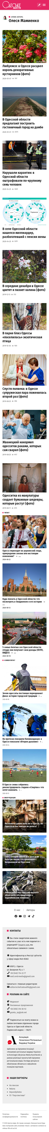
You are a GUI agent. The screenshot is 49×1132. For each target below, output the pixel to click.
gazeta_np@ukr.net (18, 1012)
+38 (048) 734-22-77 (18, 973)
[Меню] (44, 5)
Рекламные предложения (21, 1005)
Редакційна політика (24, 1115)
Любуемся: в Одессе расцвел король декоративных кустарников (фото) (22, 70)
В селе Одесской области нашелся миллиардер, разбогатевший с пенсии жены (24, 233)
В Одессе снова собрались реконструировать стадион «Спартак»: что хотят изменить (23, 787)
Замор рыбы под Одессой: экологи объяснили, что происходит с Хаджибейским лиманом (22, 895)
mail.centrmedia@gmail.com (22, 976)
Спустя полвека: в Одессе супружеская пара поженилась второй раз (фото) (24, 393)
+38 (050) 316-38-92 (18, 1009)
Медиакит (14, 1001)
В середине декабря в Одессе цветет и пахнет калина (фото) (23, 288)
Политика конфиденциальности (10, 1115)
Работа (12, 1089)
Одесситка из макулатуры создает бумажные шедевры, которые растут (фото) (22, 499)
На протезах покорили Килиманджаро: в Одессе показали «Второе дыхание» (22, 740)
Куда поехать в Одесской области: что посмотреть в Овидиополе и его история (22, 600)
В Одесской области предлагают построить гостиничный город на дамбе (22, 123)
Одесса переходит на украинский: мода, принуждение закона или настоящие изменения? (22, 553)
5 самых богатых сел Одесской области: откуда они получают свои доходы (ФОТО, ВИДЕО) (22, 650)
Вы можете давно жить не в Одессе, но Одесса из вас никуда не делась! (24, 825)
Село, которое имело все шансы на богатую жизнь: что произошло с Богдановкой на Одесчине (22, 859)
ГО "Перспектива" (17, 1095)
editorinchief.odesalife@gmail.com (25, 987)
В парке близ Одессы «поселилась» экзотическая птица (22, 337)
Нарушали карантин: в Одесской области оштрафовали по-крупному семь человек (21, 179)
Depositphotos (15, 1092)
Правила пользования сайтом (37, 1116)
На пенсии (14, 1085)
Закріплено (39, 5)
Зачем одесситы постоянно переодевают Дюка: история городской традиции (22, 694)
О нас (17, 910)
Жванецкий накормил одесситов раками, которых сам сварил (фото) (21, 446)
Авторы (31, 910)
